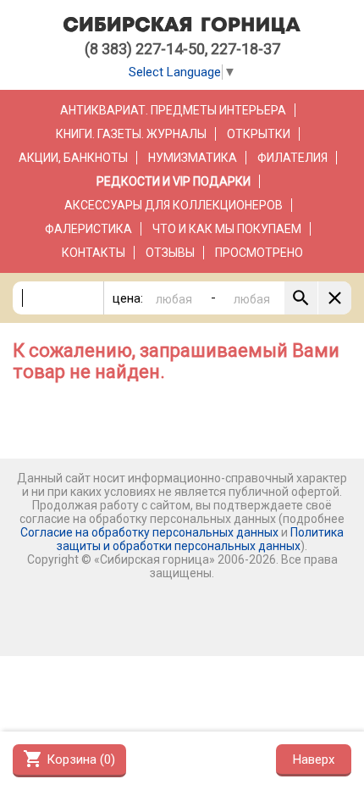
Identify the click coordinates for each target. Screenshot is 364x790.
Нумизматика (192, 157)
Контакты (93, 252)
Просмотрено (259, 252)
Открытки (258, 134)
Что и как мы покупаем (226, 229)
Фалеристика (88, 229)
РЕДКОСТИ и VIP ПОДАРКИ (174, 181)
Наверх (313, 759)
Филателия (292, 157)
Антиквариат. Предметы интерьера (173, 110)
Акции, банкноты (73, 157)
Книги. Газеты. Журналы (131, 134)
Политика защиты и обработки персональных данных (200, 539)
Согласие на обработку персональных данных (149, 532)
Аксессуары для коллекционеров (173, 205)
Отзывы (170, 252)
